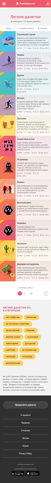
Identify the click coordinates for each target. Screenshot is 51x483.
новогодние (12, 344)
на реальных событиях (17, 324)
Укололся (25, 250)
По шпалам (25, 167)
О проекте (25, 415)
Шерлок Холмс (13, 337)
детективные (13, 330)
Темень (25, 62)
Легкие (25, 438)
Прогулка (25, 125)
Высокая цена (25, 209)
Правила (25, 423)
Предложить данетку (25, 405)
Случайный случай (25, 41)
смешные (11, 357)
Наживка (25, 230)
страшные (27, 357)
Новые (25, 446)
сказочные (32, 337)
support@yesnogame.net (25, 468)
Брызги (25, 83)
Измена (25, 189)
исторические (29, 350)
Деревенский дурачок (25, 271)
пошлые (30, 330)
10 (31, 293)
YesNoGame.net (27, 4)
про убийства (13, 317)
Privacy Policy (25, 453)
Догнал (25, 105)
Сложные (25, 430)
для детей (30, 344)
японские (31, 317)
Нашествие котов (25, 146)
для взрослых (13, 363)
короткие (10, 350)
